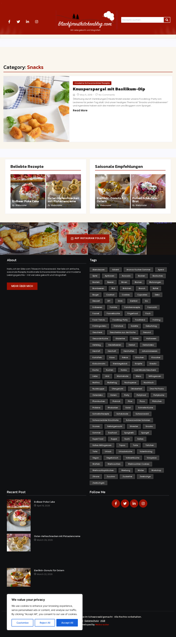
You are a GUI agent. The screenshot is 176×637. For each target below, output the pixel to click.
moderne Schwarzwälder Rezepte (92, 83)
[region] (44, 612)
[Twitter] (18, 22)
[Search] (166, 20)
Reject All (45, 622)
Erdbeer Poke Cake (25, 201)
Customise (22, 622)
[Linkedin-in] (27, 22)
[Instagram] (36, 22)
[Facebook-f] (9, 22)
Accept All (67, 622)
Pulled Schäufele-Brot (145, 200)
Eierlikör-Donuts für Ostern (111, 200)
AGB (102, 621)
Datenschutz (92, 621)
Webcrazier (102, 624)
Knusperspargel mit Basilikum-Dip (109, 89)
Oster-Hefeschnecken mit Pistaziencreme (63, 200)
